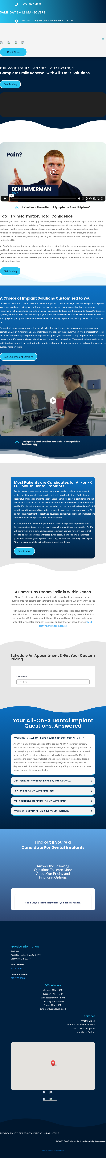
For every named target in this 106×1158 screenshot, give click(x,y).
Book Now (13, 52)
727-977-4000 (18, 978)
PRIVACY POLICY (9, 1133)
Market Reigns (59, 1150)
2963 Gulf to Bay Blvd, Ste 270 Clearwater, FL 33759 (47, 20)
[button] (54, 1063)
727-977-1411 (18, 968)
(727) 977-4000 (32, 4)
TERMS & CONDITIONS (30, 1133)
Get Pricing (10, 84)
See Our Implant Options (18, 356)
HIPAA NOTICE (51, 1133)
